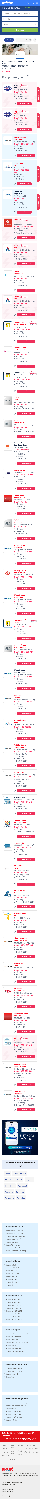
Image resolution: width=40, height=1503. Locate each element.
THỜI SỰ (5, 1449)
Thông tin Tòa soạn (7, 1489)
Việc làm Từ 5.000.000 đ (12, 1302)
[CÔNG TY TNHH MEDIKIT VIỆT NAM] (7, 351)
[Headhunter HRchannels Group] (7, 140)
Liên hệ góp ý (6, 1496)
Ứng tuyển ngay (24, 103)
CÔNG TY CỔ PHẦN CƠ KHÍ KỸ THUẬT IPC (24, 800)
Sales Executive (19, 1174)
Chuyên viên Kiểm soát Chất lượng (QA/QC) (21, 1014)
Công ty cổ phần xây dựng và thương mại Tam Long (23, 250)
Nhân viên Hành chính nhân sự (20, 348)
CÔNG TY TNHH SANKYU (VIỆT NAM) (24, 575)
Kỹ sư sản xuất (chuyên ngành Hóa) (19, 671)
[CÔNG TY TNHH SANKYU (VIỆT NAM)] (7, 573)
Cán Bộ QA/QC (19, 470)
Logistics (29, 1180)
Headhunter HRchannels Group (24, 142)
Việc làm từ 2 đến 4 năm (12, 1411)
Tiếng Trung (9, 1186)
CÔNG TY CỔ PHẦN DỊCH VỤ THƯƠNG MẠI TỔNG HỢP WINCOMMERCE (23, 500)
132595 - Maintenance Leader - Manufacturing (19, 421)
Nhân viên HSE (19, 797)
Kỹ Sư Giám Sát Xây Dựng (19, 892)
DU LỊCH (12, 1460)
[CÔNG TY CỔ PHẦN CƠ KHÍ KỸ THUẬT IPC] (7, 800)
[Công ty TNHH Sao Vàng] (7, 916)
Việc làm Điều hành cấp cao (14, 1351)
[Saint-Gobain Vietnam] (7, 166)
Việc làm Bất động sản (12, 1245)
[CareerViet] (26, 1439)
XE (13, 1456)
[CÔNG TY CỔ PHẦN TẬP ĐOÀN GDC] (7, 473)
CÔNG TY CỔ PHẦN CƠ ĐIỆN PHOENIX (23, 825)
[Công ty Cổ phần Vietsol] (7, 869)
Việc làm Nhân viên (11, 1340)
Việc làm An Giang (10, 1271)
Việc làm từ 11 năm (10, 1420)
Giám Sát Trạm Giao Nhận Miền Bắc (20, 444)
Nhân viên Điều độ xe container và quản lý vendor (20, 323)
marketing (9, 1192)
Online (7, 1174)
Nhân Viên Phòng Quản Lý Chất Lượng (16, 246)
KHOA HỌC (27, 1449)
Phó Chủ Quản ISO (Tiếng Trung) (21, 746)
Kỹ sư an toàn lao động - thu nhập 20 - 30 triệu (16, 220)
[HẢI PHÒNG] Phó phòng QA (17, 112)
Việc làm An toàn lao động (13, 1233)
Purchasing (9, 1198)
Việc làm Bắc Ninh (10, 1285)
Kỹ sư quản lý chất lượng (21, 721)
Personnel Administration (20, 989)
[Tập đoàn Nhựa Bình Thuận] (7, 194)
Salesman (20, 1192)
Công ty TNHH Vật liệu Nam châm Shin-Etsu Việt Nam (23, 550)
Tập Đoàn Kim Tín (20, 327)
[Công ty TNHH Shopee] (7, 446)
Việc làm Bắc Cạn (10, 1279)
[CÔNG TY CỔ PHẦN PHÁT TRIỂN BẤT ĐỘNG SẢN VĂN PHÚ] (7, 941)
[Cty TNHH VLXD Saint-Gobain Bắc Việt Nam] (7, 723)
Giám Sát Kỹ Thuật (18, 964)
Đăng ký (27, 8)
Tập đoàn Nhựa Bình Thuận (20, 196)
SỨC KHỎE (27, 1452)
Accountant (22, 1186)
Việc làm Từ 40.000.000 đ (13, 1320)
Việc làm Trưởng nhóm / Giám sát (16, 1342)
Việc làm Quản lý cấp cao (13, 1348)
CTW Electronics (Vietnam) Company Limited (23, 993)
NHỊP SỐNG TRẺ (20, 1447)
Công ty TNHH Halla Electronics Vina (20, 90)
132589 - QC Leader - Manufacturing (19, 398)
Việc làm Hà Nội (10, 1265)
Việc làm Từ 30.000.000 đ (13, 1317)
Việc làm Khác (9, 1377)
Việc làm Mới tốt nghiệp (12, 1337)
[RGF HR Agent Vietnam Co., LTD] (7, 401)
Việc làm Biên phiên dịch (13, 1248)
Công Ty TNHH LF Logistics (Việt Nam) (23, 276)
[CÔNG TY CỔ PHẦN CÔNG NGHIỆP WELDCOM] (7, 223)
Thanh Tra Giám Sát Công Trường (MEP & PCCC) (20, 821)
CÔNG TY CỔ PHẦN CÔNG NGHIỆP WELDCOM (22, 224)
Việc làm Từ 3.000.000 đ (12, 1299)
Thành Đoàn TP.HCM (8, 1491)
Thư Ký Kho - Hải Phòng (20, 621)
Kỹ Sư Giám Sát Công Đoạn (19, 546)
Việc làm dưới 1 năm (11, 1408)
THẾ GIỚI (5, 1452)
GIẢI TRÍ (20, 1454)
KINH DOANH (12, 1447)
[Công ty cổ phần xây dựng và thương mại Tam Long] (7, 248)
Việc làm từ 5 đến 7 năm (12, 1414)
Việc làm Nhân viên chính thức (15, 1368)
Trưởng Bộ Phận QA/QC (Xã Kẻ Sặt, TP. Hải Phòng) (18, 192)
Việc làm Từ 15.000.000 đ (13, 1311)
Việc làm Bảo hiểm (11, 1242)
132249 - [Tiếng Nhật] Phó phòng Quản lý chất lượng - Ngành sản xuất (20, 646)
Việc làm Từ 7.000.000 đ (12, 1305)
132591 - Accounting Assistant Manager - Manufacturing (19, 521)
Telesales (21, 1198)
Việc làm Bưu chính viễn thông (15, 1251)
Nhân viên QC (19, 843)
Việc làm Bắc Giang (11, 1282)
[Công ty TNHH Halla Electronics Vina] (7, 88)
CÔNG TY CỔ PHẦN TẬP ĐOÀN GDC (24, 473)
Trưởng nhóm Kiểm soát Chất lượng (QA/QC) (20, 496)
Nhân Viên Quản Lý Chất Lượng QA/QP (16, 86)
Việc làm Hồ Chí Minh (11, 1268)
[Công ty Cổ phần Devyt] (7, 894)
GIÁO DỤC (35, 1445)
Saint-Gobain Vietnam (21, 168)
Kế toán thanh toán (16, 1039)
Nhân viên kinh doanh (13, 1180)
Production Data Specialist (18, 164)
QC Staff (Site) (19, 772)
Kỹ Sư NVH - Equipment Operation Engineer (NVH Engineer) (19, 867)
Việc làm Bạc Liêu (10, 1277)
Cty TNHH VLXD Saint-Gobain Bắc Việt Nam (24, 725)
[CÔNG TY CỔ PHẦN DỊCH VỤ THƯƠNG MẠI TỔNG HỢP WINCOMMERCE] (7, 498)
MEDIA (5, 1445)
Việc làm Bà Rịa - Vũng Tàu (14, 1274)
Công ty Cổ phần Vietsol (22, 870)
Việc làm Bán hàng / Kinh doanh (15, 1236)
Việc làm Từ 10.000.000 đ (13, 1308)
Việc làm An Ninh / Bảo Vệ (13, 1231)
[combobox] (20, 13)
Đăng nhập (34, 8)
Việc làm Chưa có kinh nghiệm (15, 1406)
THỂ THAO (27, 1445)
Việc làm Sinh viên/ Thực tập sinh (16, 1334)
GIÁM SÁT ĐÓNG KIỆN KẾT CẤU (20, 571)
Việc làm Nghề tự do (11, 1374)
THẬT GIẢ (35, 1452)
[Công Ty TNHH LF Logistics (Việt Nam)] (7, 275)
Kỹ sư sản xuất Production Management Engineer (19, 596)
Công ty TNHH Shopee (21, 447)
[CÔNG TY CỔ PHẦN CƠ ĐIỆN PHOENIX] (7, 823)
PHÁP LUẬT (5, 1455)
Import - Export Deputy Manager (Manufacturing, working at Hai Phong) (20, 1065)
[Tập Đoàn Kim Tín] (7, 325)
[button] (33, 3)
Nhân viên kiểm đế (20, 914)
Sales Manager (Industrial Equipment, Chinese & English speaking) (19, 1092)
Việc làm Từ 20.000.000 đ (13, 1314)
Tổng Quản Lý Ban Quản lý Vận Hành (20, 939)
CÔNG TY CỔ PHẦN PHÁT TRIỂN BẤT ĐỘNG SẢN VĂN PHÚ (24, 943)
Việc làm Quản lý (10, 1345)
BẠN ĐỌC (35, 1449)
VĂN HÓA (20, 1451)
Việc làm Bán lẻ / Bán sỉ (12, 1239)
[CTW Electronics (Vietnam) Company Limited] (7, 991)
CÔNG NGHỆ (13, 1452)
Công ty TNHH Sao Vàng (22, 918)
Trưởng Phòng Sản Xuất (16, 297)
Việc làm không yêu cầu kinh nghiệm (17, 1403)
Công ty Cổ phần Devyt (21, 895)
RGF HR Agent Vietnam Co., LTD (23, 402)
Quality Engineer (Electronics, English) (20, 138)
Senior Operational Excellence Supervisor (18, 272)
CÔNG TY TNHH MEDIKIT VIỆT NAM (24, 352)
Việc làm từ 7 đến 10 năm (13, 1417)
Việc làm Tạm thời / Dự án (13, 1371)
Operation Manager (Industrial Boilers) (18, 696)
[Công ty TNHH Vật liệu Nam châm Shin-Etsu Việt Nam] (7, 548)
